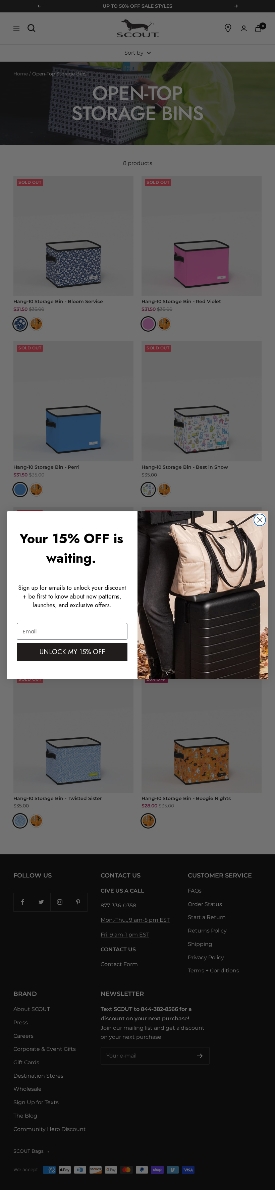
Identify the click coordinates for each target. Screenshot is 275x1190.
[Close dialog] (260, 520)
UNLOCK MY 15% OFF (72, 652)
